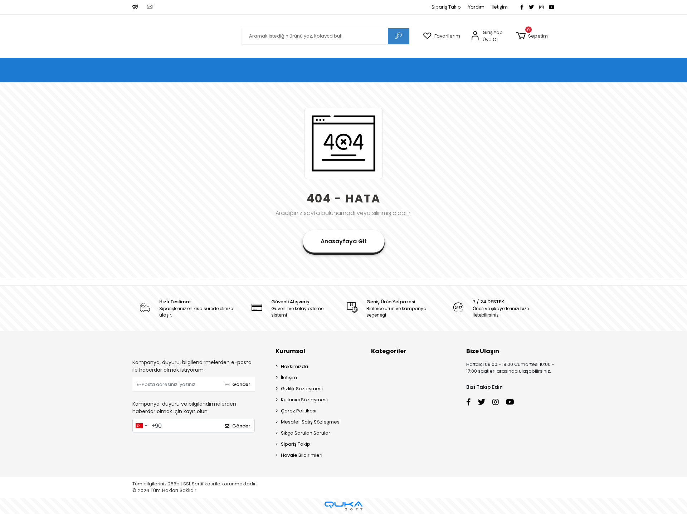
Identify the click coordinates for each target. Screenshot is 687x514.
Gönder (241, 384)
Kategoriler (388, 351)
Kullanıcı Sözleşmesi (304, 399)
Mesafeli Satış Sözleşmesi (311, 421)
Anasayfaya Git (344, 241)
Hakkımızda (294, 366)
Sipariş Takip (446, 7)
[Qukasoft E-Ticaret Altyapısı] (343, 505)
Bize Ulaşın (482, 351)
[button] (532, 36)
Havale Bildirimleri (301, 455)
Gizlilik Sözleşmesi (302, 388)
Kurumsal (290, 351)
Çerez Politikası (298, 410)
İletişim (500, 7)
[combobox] (141, 425)
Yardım (476, 7)
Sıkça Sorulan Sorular (305, 433)
